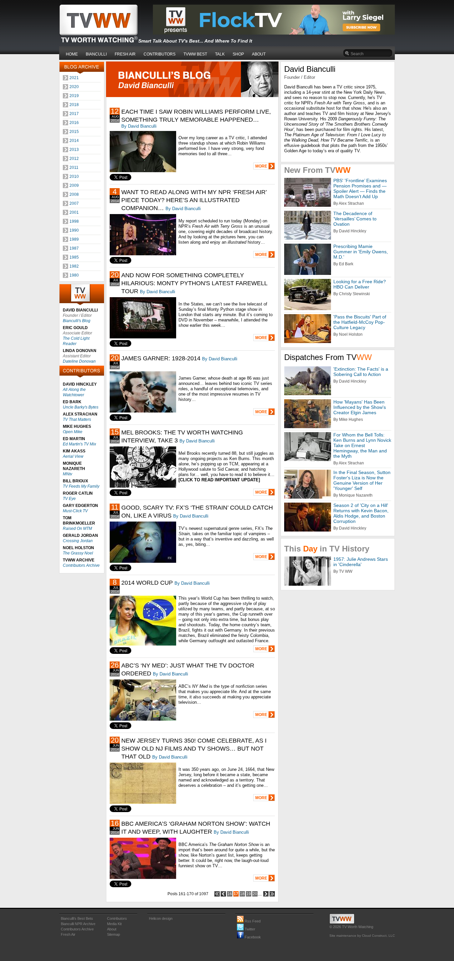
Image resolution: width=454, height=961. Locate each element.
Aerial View (73, 456)
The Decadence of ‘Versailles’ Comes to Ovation (355, 219)
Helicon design (160, 918)
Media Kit (114, 924)
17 (236, 894)
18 (242, 894)
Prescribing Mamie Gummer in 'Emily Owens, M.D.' (360, 252)
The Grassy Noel (78, 553)
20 (255, 894)
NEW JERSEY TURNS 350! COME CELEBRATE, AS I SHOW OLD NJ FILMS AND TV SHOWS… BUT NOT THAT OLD (194, 748)
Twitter (249, 929)
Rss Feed (252, 921)
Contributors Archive (81, 565)
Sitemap (113, 934)
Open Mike (72, 431)
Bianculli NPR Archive (78, 924)
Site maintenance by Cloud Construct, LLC (362, 935)
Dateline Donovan (79, 361)
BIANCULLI (96, 54)
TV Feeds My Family (81, 486)
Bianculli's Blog (76, 320)
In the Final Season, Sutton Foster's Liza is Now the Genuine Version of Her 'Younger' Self (362, 480)
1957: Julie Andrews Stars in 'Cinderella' (360, 561)
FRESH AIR (125, 54)
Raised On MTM (77, 528)
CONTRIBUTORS (159, 54)
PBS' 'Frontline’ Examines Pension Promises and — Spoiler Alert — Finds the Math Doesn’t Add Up (360, 188)
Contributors (117, 918)
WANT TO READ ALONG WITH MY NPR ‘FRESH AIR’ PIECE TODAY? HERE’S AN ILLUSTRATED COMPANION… (194, 200)
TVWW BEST (195, 54)
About (111, 929)
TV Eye (69, 498)
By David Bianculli (139, 126)
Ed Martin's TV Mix (79, 444)
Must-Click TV (75, 511)
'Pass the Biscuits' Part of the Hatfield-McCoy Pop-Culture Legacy (359, 322)
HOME (72, 54)
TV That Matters (77, 419)
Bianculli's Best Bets (77, 918)
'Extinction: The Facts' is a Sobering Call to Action (360, 371)
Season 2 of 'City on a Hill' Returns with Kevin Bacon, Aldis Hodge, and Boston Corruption (361, 513)
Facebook (252, 937)
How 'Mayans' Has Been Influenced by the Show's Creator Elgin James (359, 407)
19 (248, 894)
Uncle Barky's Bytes (80, 407)
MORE (261, 166)
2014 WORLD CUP (147, 582)
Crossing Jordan (78, 541)
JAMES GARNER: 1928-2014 (160, 358)
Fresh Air (68, 934)
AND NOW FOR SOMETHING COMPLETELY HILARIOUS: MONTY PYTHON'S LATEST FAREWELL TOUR (194, 283)
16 (229, 894)
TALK (220, 54)
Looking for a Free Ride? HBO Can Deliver (359, 284)
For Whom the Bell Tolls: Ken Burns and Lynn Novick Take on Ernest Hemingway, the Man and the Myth (362, 445)
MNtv (67, 474)
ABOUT (259, 54)
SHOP (238, 54)
